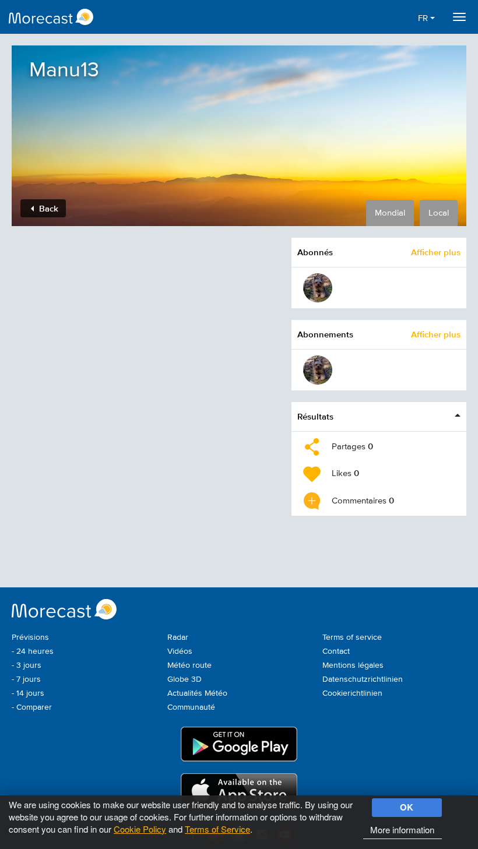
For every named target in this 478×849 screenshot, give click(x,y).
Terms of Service (217, 829)
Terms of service (352, 637)
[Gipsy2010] (317, 287)
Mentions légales (353, 665)
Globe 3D (184, 679)
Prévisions (30, 637)
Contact (336, 651)
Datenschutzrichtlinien (362, 679)
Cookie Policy (140, 829)
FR (424, 18)
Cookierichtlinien (352, 693)
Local (438, 213)
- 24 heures (33, 651)
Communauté (191, 707)
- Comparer (32, 707)
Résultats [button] (315, 416)
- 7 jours (26, 679)
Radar (177, 637)
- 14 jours (28, 693)
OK (406, 807)
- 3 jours (26, 665)
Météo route (189, 665)
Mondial (390, 213)
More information (402, 829)
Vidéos (179, 651)
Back (47, 208)
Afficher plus (436, 252)
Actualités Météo (197, 693)
